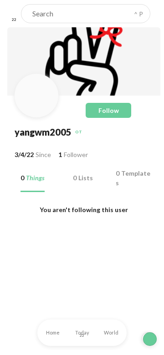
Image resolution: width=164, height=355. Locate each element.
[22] (14, 13)
